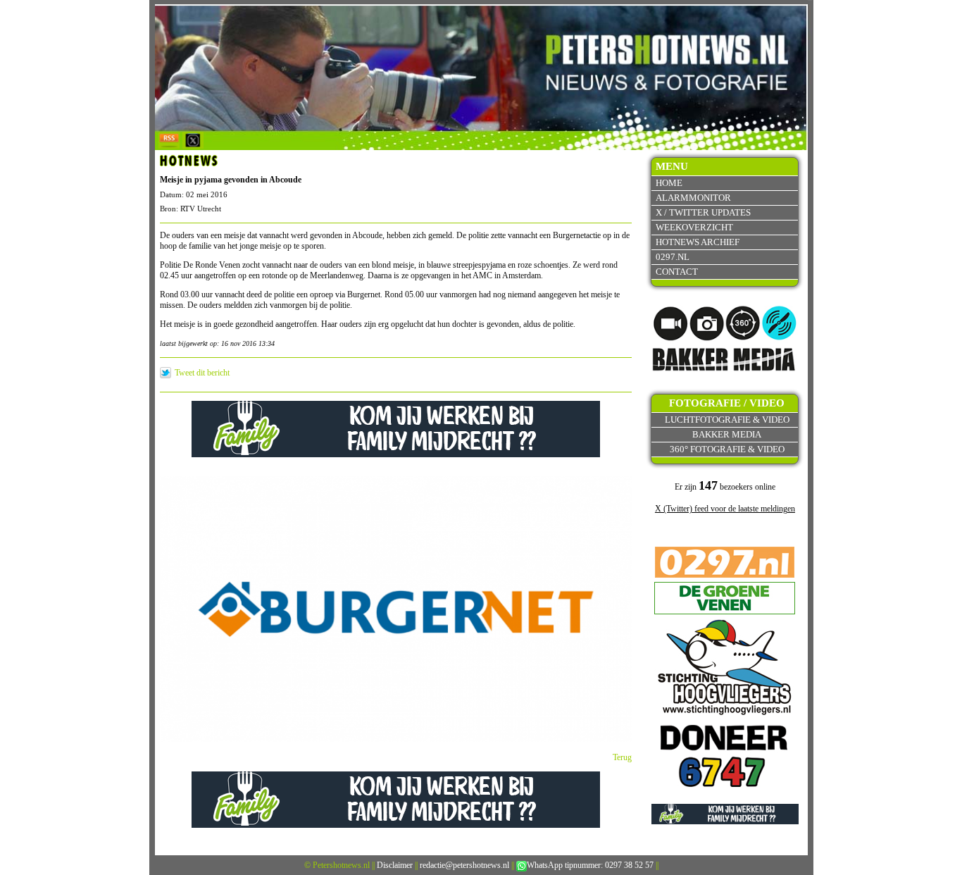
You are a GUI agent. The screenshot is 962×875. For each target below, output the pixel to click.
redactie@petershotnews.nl (464, 865)
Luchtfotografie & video (727, 419)
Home (669, 183)
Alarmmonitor (693, 197)
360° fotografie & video (727, 449)
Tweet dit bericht (202, 373)
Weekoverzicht (694, 227)
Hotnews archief (697, 242)
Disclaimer (395, 865)
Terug (622, 757)
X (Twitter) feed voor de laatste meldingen (725, 509)
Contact (677, 271)
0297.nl (672, 257)
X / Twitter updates (703, 212)
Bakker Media (726, 434)
